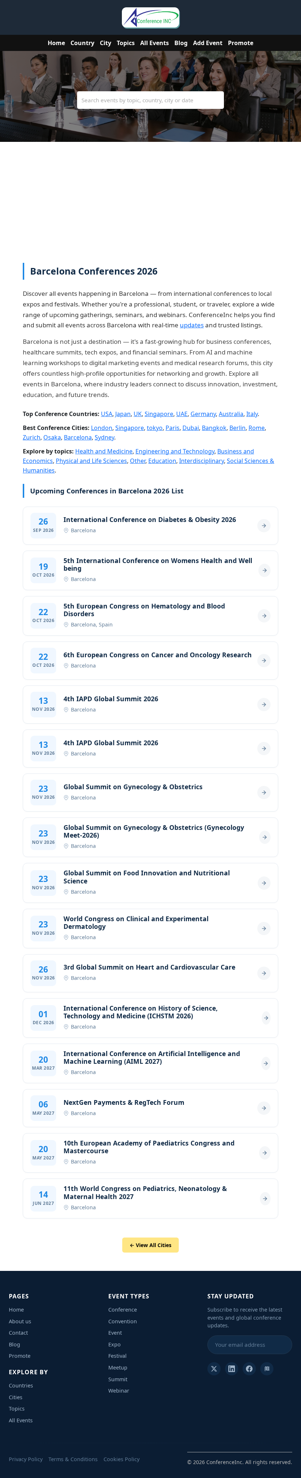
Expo (114, 1344)
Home (56, 43)
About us (20, 1321)
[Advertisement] (150, 208)
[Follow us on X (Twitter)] (214, 1368)
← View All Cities (150, 1245)
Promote (240, 43)
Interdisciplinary (201, 461)
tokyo (155, 428)
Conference (122, 1309)
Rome (257, 428)
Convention (122, 1321)
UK (138, 414)
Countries (21, 1385)
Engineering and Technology (174, 451)
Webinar (118, 1390)
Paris (172, 428)
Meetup (117, 1367)
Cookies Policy (121, 1459)
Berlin (237, 428)
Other (137, 461)
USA (106, 414)
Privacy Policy (26, 1459)
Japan (123, 414)
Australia (231, 414)
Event (115, 1332)
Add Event (207, 43)
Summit (117, 1379)
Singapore (159, 414)
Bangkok (214, 428)
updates (192, 325)
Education (162, 461)
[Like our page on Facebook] (249, 1368)
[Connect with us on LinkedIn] (231, 1368)
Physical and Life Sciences (91, 461)
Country (82, 43)
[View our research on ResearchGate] (266, 1368)
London (101, 428)
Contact (18, 1332)
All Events (154, 43)
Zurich (31, 437)
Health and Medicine (104, 451)
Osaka (52, 437)
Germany (203, 414)
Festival (117, 1355)
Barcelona (78, 437)
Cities (15, 1397)
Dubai (190, 428)
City (105, 43)
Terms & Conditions (73, 1459)
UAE (182, 414)
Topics (126, 43)
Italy (252, 414)
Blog (181, 43)
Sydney (104, 437)
